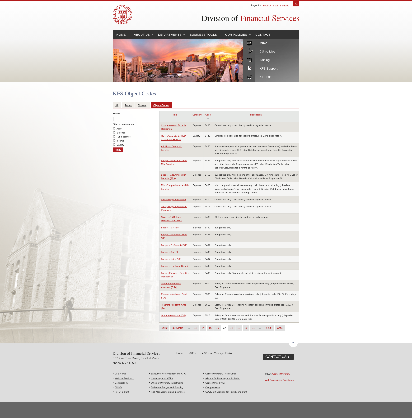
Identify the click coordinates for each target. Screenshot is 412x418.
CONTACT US (275, 357)
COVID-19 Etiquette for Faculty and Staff (226, 392)
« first (164, 327)
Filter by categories (123, 124)
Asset (119, 128)
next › (269, 327)
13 (195, 327)
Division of (250, 17)
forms (263, 43)
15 (210, 327)
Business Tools (203, 34)
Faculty (267, 5)
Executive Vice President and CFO (168, 373)
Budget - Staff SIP (170, 252)
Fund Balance (124, 136)
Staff (275, 5)
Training (142, 105)
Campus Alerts (212, 387)
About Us (142, 34)
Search (296, 3)
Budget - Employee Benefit (174, 266)
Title (175, 114)
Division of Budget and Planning (167, 387)
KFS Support (268, 68)
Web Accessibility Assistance (279, 380)
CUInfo (118, 387)
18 (231, 327)
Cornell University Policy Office (220, 373)
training (265, 60)
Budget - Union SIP (171, 259)
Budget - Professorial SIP (174, 245)
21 (253, 327)
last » (280, 327)
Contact (262, 34)
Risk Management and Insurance (168, 392)
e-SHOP (265, 77)
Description (256, 114)
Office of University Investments (167, 383)
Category (197, 114)
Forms (128, 105)
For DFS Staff (122, 392)
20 (246, 327)
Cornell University (281, 374)
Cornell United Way (215, 383)
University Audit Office (162, 378)
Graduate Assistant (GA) (173, 315)
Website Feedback (124, 378)
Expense (121, 132)
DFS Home (120, 373)
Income (120, 140)
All (116, 105)
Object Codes (161, 105)
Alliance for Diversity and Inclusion (222, 378)
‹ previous (177, 327)
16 (217, 327)
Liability (120, 144)
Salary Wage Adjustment (173, 199)
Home (121, 34)
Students (284, 5)
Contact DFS (121, 383)
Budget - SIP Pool (170, 227)
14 (202, 327)
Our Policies (236, 34)
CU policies (267, 51)
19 (238, 327)
